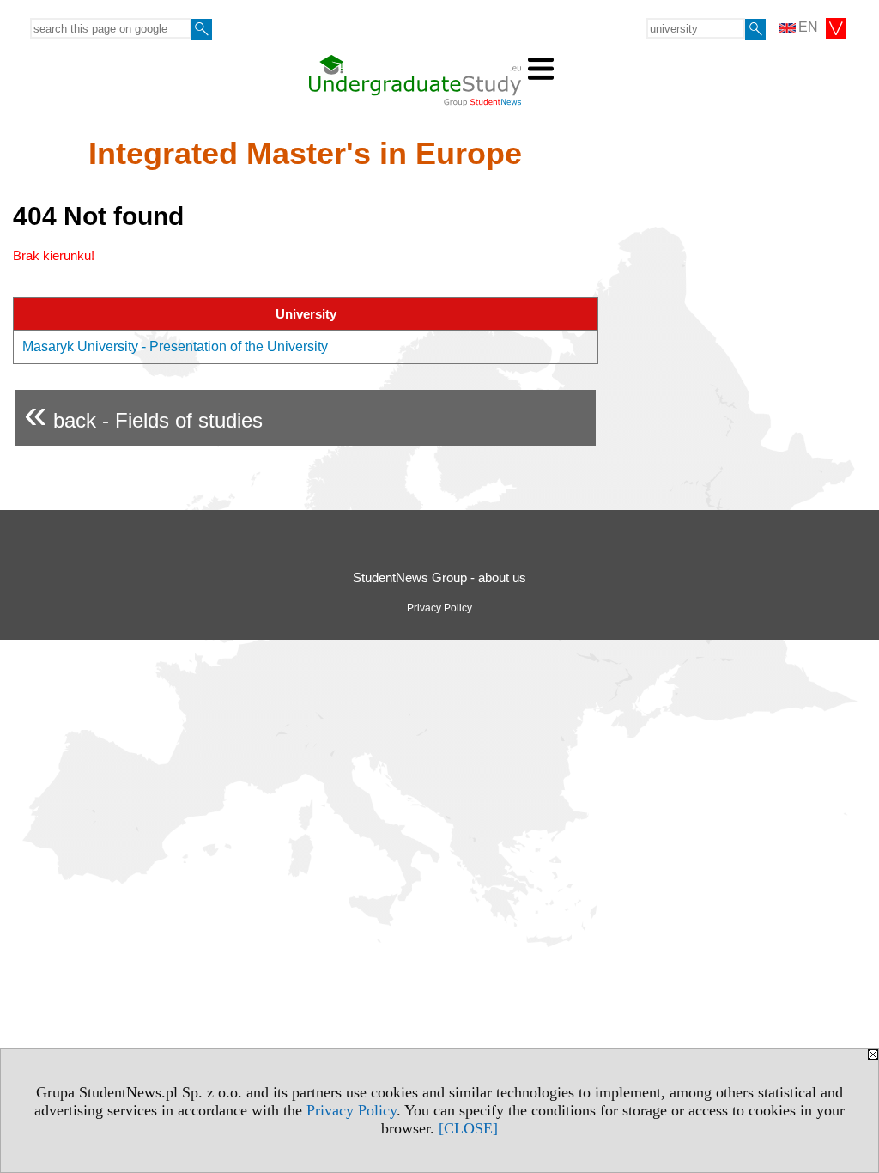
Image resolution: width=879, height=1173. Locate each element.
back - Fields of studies (143, 413)
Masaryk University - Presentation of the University (175, 346)
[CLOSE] (468, 1128)
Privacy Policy (351, 1110)
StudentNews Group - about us (439, 577)
